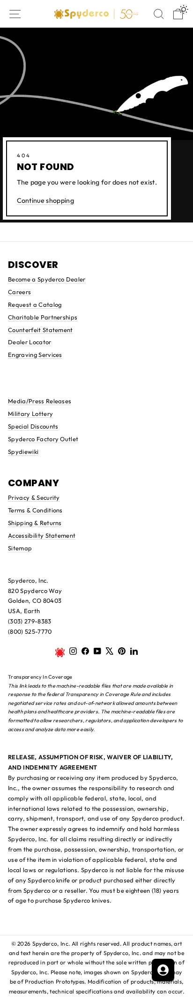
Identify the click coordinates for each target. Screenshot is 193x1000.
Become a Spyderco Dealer (47, 279)
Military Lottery (30, 413)
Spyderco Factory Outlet (43, 439)
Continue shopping (45, 200)
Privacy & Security (34, 497)
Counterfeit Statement (40, 329)
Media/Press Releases (39, 401)
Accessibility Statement (41, 535)
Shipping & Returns (35, 522)
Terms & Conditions (35, 510)
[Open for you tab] (163, 970)
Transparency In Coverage (40, 677)
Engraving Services (35, 354)
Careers (19, 292)
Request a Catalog (34, 304)
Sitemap (20, 548)
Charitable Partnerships (42, 317)
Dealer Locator (30, 342)
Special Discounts (33, 426)
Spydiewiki (23, 451)
